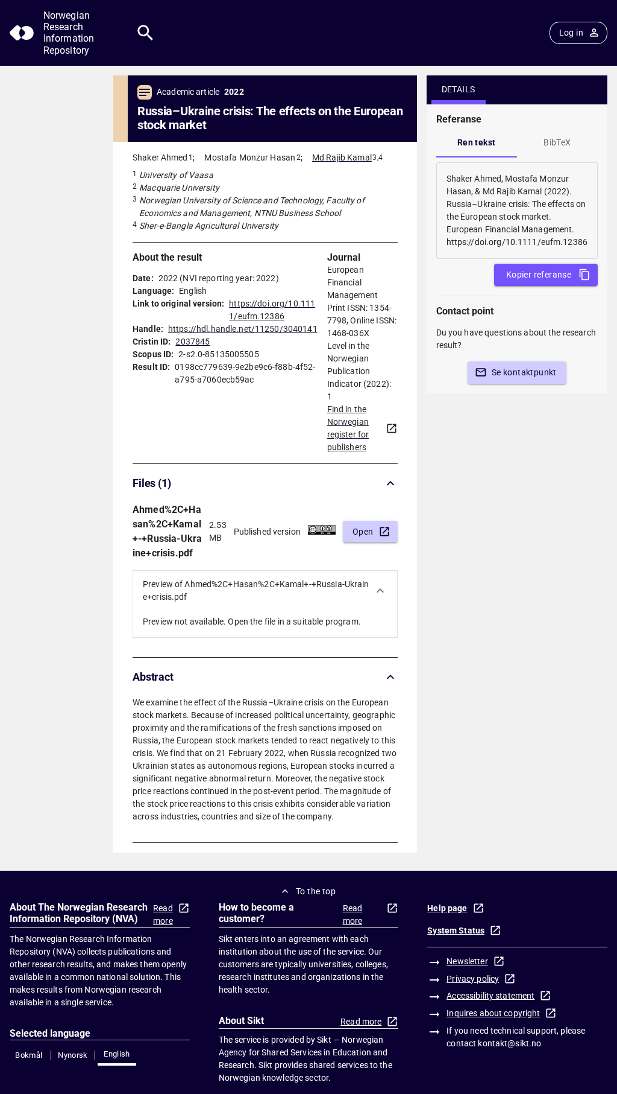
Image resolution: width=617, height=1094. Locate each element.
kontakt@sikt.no (509, 1043)
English (117, 1053)
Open (363, 531)
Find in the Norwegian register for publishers (348, 428)
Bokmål (28, 1055)
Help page (447, 908)
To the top (316, 891)
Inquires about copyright (493, 1013)
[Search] (145, 33)
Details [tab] (458, 89)
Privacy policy (472, 979)
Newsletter (466, 961)
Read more (163, 914)
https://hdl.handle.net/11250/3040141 (243, 329)
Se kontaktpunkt (524, 372)
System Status (455, 930)
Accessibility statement (490, 995)
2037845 (192, 341)
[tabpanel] (517, 210)
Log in (571, 32)
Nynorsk (73, 1055)
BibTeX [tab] (557, 142)
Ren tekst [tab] (476, 142)
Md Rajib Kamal (342, 157)
